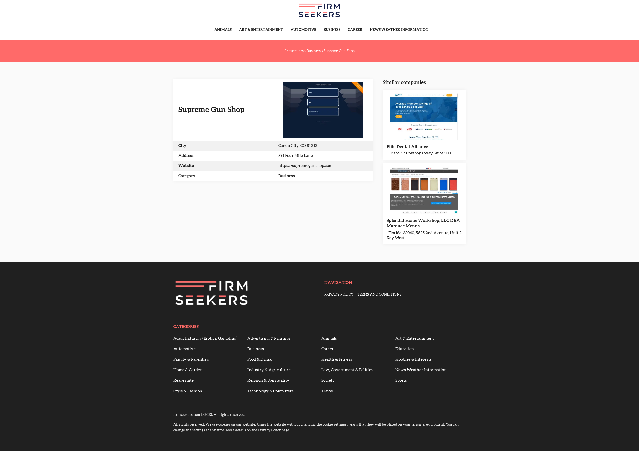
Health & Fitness (336, 359)
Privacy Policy (338, 294)
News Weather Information (399, 30)
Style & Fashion (187, 391)
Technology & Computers (270, 391)
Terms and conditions (379, 294)
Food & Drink (259, 359)
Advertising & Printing (268, 338)
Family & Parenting (191, 359)
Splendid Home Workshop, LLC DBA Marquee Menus (423, 223)
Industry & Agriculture (269, 370)
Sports (401, 380)
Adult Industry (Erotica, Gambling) (205, 338)
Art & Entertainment (261, 30)
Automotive (303, 30)
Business (332, 30)
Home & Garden (188, 370)
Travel (327, 391)
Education (404, 349)
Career (355, 30)
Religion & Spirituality (268, 380)
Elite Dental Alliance (407, 147)
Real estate (183, 380)
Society (328, 380)
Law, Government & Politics (347, 370)
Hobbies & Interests (413, 359)
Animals (223, 30)
